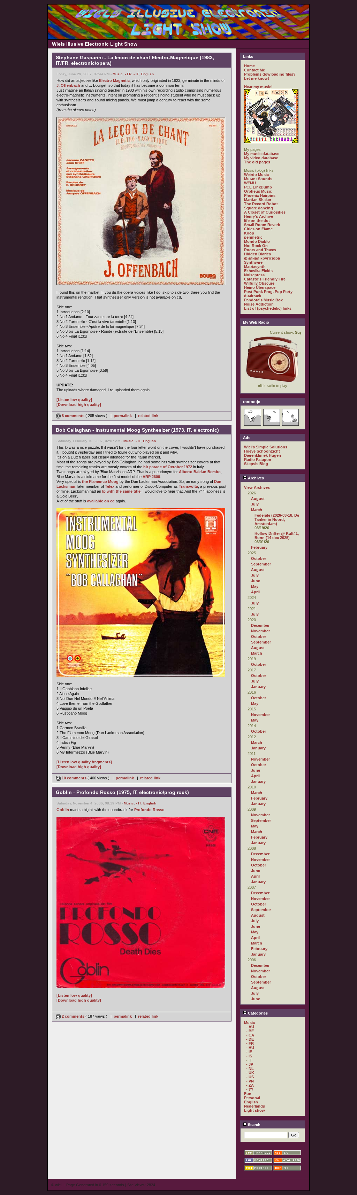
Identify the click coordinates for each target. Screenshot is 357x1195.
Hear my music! (258, 87)
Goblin (62, 810)
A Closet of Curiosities (265, 212)
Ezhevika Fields (258, 271)
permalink (123, 416)
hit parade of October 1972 (167, 467)
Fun (247, 1094)
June (255, 581)
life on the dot (257, 220)
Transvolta (188, 486)
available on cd (101, 501)
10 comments (74, 778)
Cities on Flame (258, 229)
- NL (250, 1068)
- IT (136, 74)
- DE (250, 1039)
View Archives (257, 487)
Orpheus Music (258, 191)
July (255, 504)
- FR (128, 74)
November (260, 631)
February (259, 547)
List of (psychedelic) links (267, 308)
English (147, 74)
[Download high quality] (78, 404)
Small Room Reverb (262, 225)
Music (118, 74)
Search (253, 1125)
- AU (250, 1027)
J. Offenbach (68, 85)
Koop (249, 233)
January (258, 687)
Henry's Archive (258, 216)
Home (249, 66)
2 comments (73, 1016)
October (258, 558)
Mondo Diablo (257, 241)
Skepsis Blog (256, 464)
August (258, 498)
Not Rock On (256, 246)
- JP (249, 1064)
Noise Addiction (259, 304)
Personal (252, 1098)
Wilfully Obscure (259, 283)
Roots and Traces (260, 250)
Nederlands (254, 1106)
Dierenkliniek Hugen (262, 455)
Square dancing (258, 208)
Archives (255, 478)
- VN (250, 1081)
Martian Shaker (257, 200)
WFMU (250, 183)
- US (250, 1077)
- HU (250, 1048)
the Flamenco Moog (100, 481)
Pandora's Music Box (263, 300)
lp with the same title (121, 491)
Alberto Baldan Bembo (200, 472)
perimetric (253, 237)
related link (148, 416)
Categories (257, 1013)
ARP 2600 (151, 477)
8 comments (73, 416)
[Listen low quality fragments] (84, 762)
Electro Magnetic (114, 80)
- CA (250, 1035)
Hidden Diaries (257, 254)
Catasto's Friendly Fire (265, 279)
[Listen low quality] (74, 400)
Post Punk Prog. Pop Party (268, 292)
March (256, 510)
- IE (249, 1052)
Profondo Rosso (149, 810)
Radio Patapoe (257, 459)
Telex (109, 486)
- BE (250, 1031)
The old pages (257, 162)
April (255, 592)
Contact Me (254, 70)
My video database (261, 158)
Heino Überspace (259, 287)
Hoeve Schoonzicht (262, 451)
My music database (261, 154)
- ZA (250, 1085)
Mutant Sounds (258, 179)
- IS (249, 1056)
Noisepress (254, 275)
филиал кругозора (262, 258)
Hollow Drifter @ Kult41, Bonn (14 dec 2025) (277, 535)
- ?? (249, 1089)
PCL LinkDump (258, 187)
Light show (254, 1110)
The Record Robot (261, 204)
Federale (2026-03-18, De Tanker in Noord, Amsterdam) (277, 519)
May (254, 586)
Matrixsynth (255, 266)
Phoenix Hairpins (259, 195)
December (260, 625)
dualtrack (252, 296)
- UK (250, 1073)
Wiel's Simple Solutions (265, 447)
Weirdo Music (256, 174)
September (261, 564)
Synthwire (253, 262)
